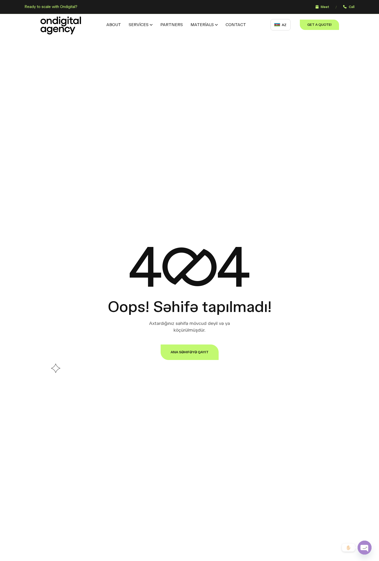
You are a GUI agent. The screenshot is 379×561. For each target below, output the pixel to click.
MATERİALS (202, 24)
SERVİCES (139, 24)
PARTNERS (171, 24)
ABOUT (113, 24)
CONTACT (236, 24)
